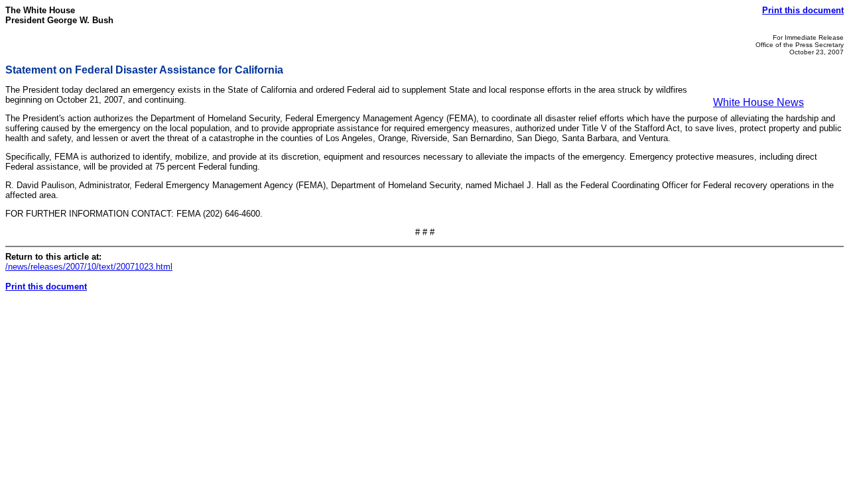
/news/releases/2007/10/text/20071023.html (88, 267)
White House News (758, 102)
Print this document (803, 10)
